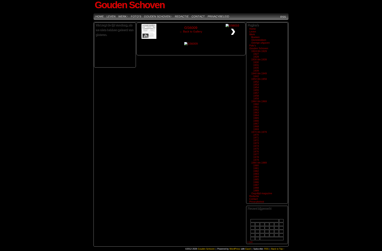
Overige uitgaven (260, 42)
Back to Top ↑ (278, 249)
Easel (248, 249)
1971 (256, 137)
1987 (256, 185)
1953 (256, 84)
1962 (256, 109)
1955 (256, 90)
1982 (256, 171)
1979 (256, 160)
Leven (111, 16)
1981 (256, 168)
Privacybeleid (218, 16)
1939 (256, 70)
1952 (256, 81)
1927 (256, 54)
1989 (256, 190)
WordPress (234, 249)
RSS (283, 17)
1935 (256, 68)
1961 (256, 107)
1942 (256, 76)
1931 (256, 65)
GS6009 (190, 28)
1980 (256, 165)
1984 (256, 176)
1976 (256, 151)
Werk (123, 16)
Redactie (182, 16)
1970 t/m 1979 (259, 132)
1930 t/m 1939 (259, 59)
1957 (256, 93)
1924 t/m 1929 (259, 51)
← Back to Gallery (190, 31)
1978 (256, 157)
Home (100, 16)
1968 (256, 126)
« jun (250, 242)
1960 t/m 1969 (259, 101)
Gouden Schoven (158, 16)
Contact (198, 16)
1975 (256, 148)
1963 (256, 112)
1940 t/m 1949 (259, 73)
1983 (256, 174)
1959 (256, 98)
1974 (256, 146)
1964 (256, 115)
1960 (256, 104)
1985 (256, 179)
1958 (256, 95)
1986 (256, 182)
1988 (256, 187)
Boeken (255, 37)
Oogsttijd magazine (261, 193)
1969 (256, 129)
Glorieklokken (258, 40)
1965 (256, 118)
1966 (256, 121)
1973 (256, 143)
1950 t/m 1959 (259, 79)
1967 (256, 123)
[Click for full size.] (191, 43)
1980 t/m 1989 (259, 162)
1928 (256, 56)
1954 (256, 87)
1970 (256, 134)
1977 (256, 154)
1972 (256, 140)
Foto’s (136, 16)
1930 (256, 62)
